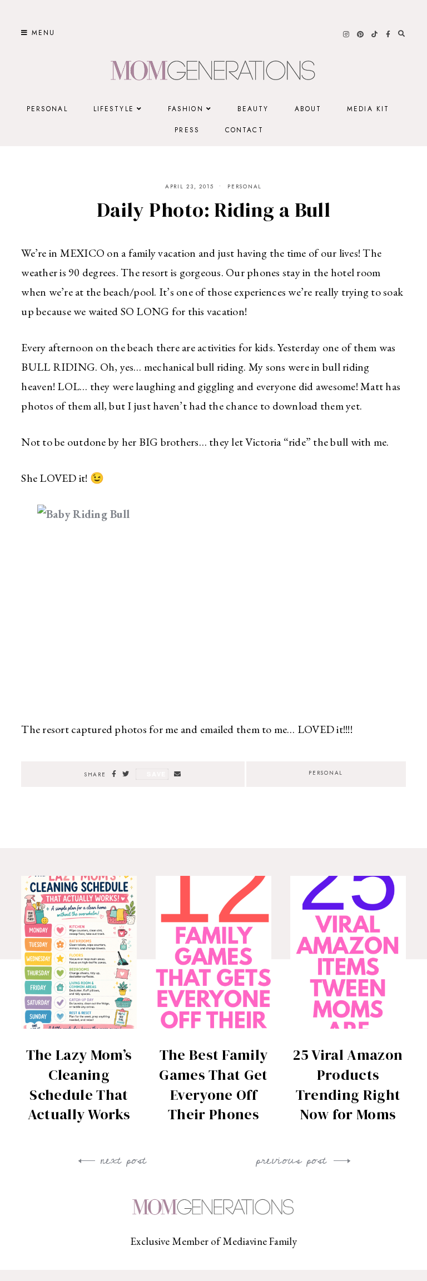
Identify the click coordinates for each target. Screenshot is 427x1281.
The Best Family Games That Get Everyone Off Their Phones (213, 1084)
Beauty (253, 109)
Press (187, 130)
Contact (244, 130)
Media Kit (368, 109)
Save (156, 774)
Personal (47, 109)
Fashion (185, 109)
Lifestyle (113, 109)
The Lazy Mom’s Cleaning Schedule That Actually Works (79, 1084)
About (308, 109)
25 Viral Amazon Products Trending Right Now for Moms (348, 1084)
